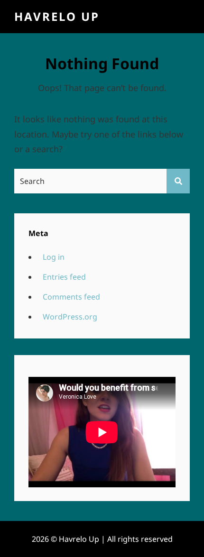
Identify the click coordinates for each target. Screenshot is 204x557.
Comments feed (71, 297)
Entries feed (64, 277)
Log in (54, 257)
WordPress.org (70, 316)
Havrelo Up (57, 16)
